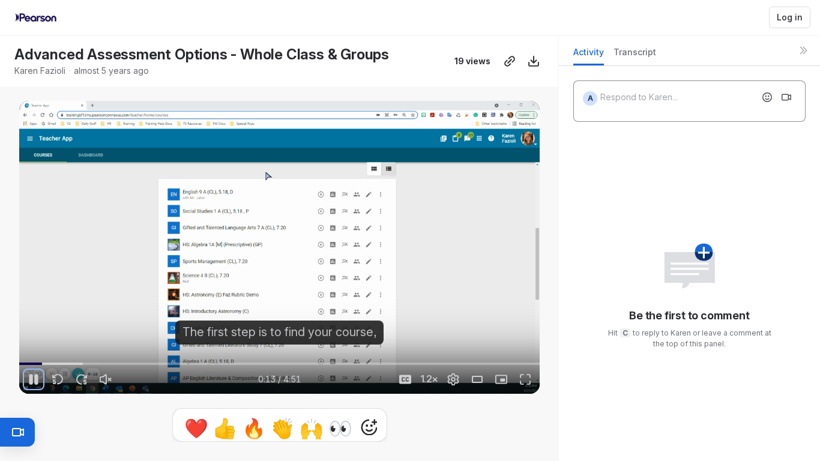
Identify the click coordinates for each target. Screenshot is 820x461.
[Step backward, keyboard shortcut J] (57, 379)
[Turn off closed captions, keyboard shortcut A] (405, 379)
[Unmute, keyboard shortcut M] (105, 379)
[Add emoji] (767, 97)
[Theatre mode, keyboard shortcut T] (477, 379)
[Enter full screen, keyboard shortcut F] (525, 379)
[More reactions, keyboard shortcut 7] (313, 427)
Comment (404, 427)
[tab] (588, 55)
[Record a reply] (786, 97)
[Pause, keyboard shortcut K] (33, 379)
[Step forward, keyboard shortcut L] (81, 379)
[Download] (533, 61)
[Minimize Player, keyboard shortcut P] (501, 379)
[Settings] (453, 379)
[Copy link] (509, 61)
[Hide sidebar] (803, 50)
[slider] (279, 364)
